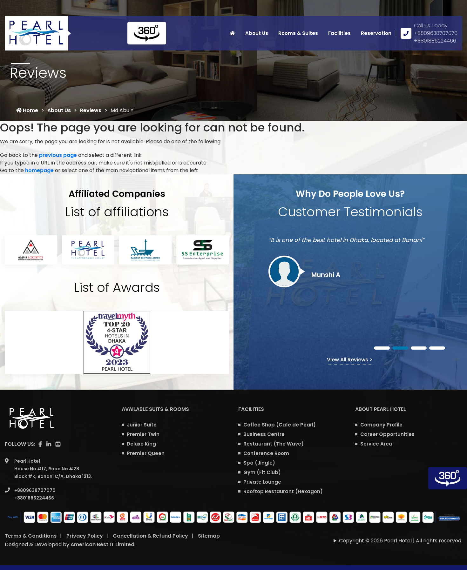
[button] (382, 348)
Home (30, 110)
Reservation (376, 33)
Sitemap (209, 536)
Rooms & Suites (298, 33)
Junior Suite (142, 424)
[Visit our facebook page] (40, 444)
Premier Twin (143, 434)
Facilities (339, 33)
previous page (58, 155)
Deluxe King (141, 443)
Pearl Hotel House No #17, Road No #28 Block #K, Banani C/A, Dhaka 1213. (53, 468)
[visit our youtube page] (58, 444)
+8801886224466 (435, 40)
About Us (256, 33)
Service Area (376, 443)
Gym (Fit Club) (262, 472)
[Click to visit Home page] (232, 33)
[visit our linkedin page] (48, 444)
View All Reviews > (349, 359)
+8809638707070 (435, 33)
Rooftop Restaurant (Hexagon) (283, 491)
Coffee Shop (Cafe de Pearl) (279, 424)
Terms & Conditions (31, 536)
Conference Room (266, 453)
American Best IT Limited (102, 544)
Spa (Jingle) (259, 462)
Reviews (90, 110)
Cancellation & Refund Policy (150, 536)
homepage (39, 170)
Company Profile (381, 424)
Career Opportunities (387, 434)
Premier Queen (146, 453)
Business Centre (264, 434)
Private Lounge (262, 482)
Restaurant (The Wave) (273, 443)
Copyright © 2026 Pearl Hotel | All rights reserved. (400, 540)
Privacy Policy (84, 536)
